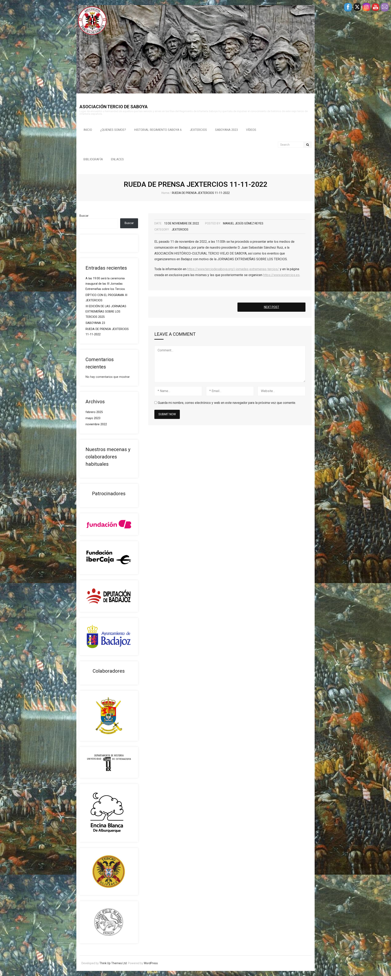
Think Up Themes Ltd (113, 963)
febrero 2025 (94, 412)
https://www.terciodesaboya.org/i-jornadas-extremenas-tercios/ (233, 269)
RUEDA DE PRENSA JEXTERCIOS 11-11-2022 (107, 331)
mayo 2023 (93, 418)
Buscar (84, 215)
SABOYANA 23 (95, 323)
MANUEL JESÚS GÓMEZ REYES (243, 223)
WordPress (151, 963)
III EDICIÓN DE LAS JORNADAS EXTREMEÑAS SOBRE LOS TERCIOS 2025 (106, 312)
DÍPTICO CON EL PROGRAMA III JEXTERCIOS (106, 297)
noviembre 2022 (96, 424)
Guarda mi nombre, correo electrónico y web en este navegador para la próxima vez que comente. (227, 403)
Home (165, 193)
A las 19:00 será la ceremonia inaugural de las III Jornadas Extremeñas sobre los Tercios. (105, 284)
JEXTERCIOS (180, 229)
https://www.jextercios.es (281, 275)
